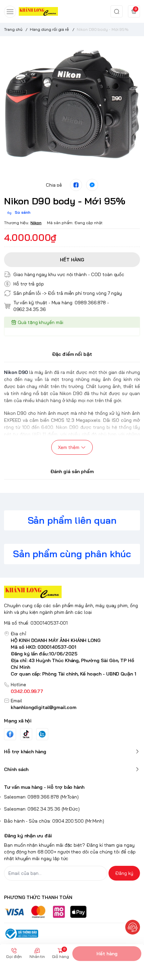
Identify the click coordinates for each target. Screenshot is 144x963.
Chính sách (16, 769)
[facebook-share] (76, 185)
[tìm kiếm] (116, 11)
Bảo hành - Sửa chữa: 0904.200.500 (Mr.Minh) (54, 821)
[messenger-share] (92, 185)
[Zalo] (42, 734)
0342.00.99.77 (27, 691)
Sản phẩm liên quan (72, 520)
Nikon (36, 222)
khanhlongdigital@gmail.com (43, 707)
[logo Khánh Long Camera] (72, 592)
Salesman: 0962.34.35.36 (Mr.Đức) (42, 809)
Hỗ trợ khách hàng (25, 752)
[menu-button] (10, 12)
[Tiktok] (26, 734)
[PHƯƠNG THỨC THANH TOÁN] (72, 912)
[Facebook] (10, 733)
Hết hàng (107, 954)
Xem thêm (68, 447)
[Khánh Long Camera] (38, 11)
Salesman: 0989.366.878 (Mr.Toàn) (41, 797)
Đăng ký (124, 873)
